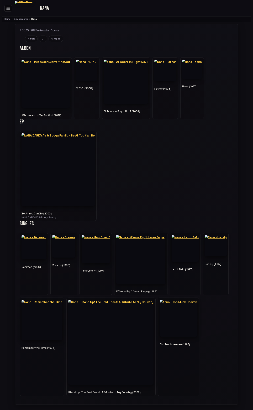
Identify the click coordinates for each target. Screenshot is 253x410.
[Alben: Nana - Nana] (192, 69)
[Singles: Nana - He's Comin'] (96, 249)
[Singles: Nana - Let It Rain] (185, 248)
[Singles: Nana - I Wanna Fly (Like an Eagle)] (140, 259)
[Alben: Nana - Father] (165, 70)
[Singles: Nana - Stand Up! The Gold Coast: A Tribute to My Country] (111, 342)
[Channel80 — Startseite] (26, 8)
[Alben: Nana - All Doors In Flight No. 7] (126, 81)
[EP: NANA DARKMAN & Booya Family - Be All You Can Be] (58, 169)
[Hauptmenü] (8, 8)
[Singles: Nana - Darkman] (34, 247)
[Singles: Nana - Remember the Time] (42, 320)
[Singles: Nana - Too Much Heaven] (178, 318)
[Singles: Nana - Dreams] (63, 246)
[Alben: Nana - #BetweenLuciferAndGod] (46, 83)
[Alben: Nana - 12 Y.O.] (86, 70)
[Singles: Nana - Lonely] (216, 245)
